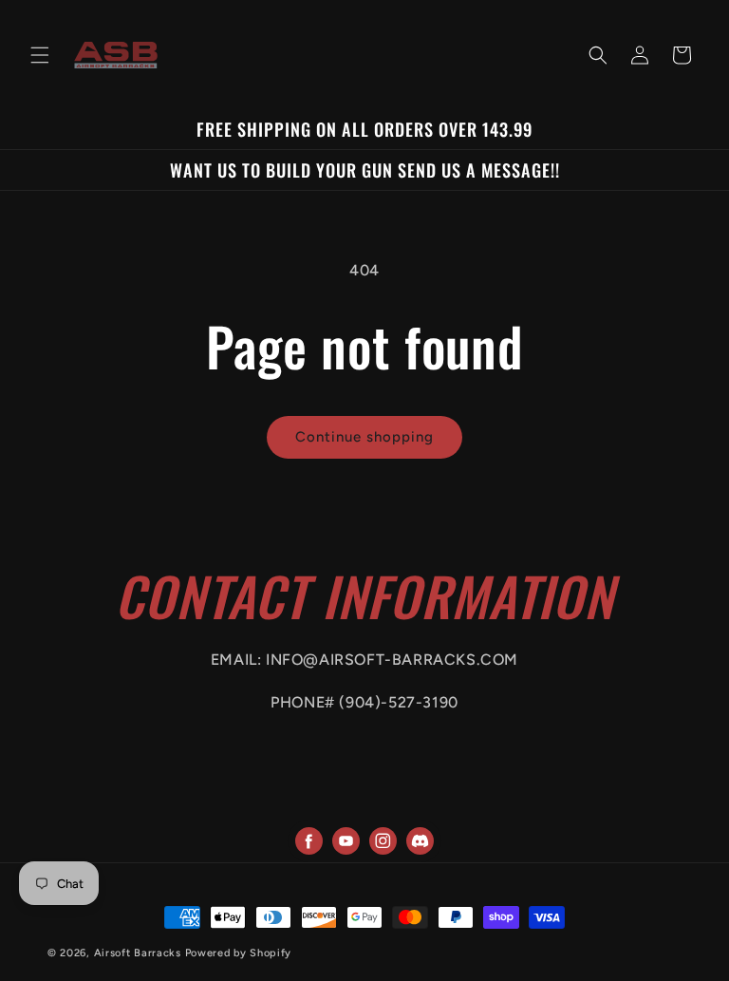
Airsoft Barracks (137, 953)
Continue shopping (364, 436)
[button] (40, 55)
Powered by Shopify (238, 953)
